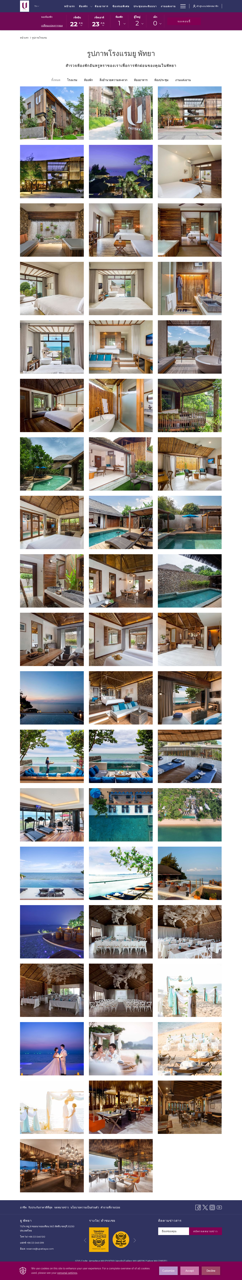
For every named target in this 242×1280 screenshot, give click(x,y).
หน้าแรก (24, 37)
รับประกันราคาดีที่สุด (40, 1208)
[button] (77, 21)
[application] (121, 1271)
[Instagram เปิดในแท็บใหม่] (212, 1207)
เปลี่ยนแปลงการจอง (52, 25)
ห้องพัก (119, 16)
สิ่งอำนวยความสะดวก (113, 80)
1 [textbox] (119, 23)
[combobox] (119, 24)
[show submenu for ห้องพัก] (91, 6)
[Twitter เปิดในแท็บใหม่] (205, 1207)
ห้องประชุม (161, 80)
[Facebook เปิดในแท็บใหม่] (198, 1207)
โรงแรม (72, 80)
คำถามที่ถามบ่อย (110, 1207)
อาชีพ (23, 1208)
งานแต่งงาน (183, 80)
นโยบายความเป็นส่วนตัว (85, 1208)
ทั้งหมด (55, 80)
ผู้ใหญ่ (137, 16)
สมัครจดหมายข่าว (205, 1231)
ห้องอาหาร (141, 80)
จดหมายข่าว (61, 1207)
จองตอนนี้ (189, 21)
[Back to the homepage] (24, 6)
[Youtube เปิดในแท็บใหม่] (219, 1207)
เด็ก (155, 16)
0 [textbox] (155, 23)
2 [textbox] (137, 23)
